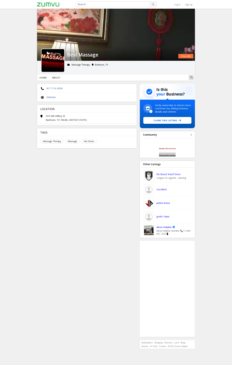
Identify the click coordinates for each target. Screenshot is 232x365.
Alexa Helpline (164, 227)
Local (176, 343)
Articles (144, 346)
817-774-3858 (55, 88)
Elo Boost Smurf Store (168, 174)
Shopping (158, 343)
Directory (168, 343)
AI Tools (154, 346)
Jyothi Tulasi (162, 216)
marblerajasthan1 (169, 154)
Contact (162, 346)
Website (51, 97)
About (56, 77)
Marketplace (147, 343)
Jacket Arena (163, 202)
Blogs (183, 343)
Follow (185, 56)
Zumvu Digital (181, 346)
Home (43, 77)
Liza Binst (161, 189)
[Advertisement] (167, 289)
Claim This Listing (165, 120)
